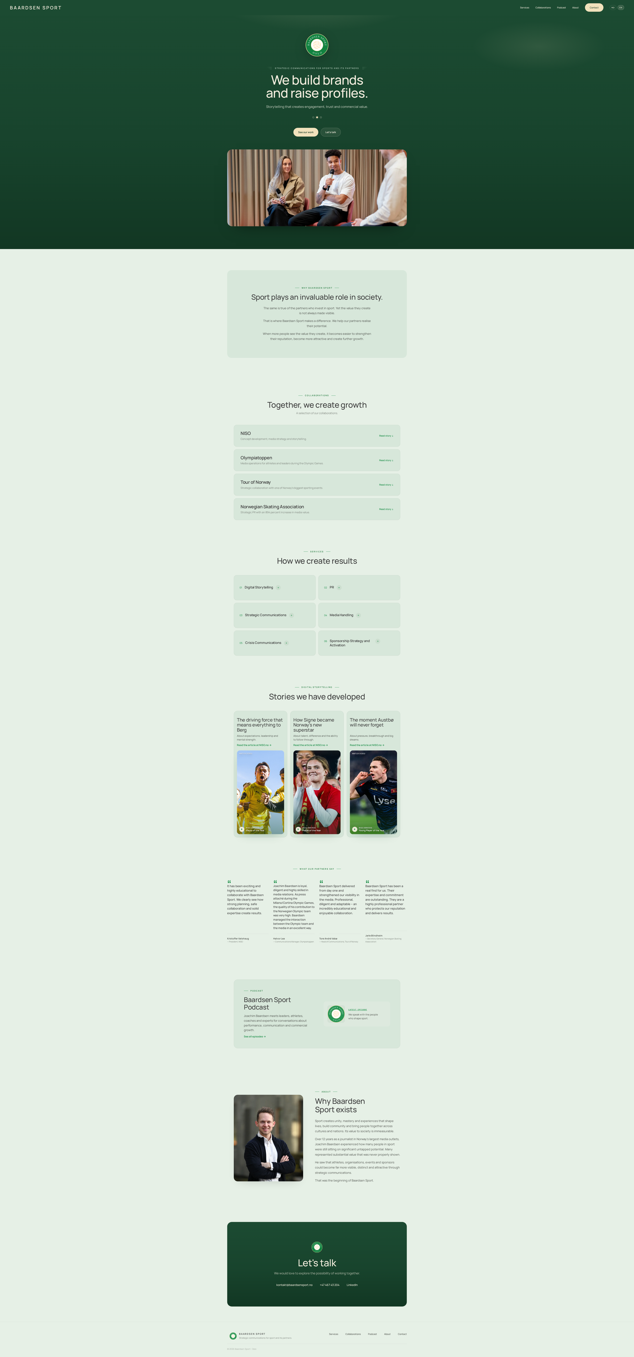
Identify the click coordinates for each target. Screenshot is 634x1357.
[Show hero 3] (321, 117)
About (575, 7)
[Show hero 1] (313, 117)
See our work (306, 132)
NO (613, 7)
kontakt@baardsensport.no (294, 1285)
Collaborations (543, 7)
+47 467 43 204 (329, 1285)
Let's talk (330, 132)
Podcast (561, 7)
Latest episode (357, 1010)
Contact (594, 7)
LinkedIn (352, 1285)
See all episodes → (255, 1036)
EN (620, 7)
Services (524, 7)
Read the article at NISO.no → (254, 745)
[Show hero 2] (317, 117)
